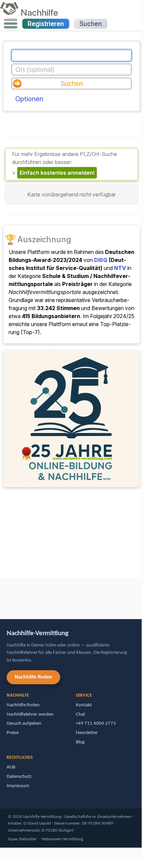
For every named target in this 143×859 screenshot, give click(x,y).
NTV (120, 268)
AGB (11, 767)
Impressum (18, 786)
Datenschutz (19, 776)
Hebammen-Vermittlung (62, 839)
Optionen (29, 99)
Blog (80, 742)
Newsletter (87, 732)
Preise (13, 732)
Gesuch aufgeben (24, 723)
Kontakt (84, 705)
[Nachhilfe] (9, 12)
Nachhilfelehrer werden (30, 714)
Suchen (90, 24)
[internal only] (1, 595)
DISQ (100, 260)
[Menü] (10, 24)
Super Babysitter (22, 839)
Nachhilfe (39, 12)
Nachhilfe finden (33, 677)
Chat (80, 714)
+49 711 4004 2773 (96, 723)
